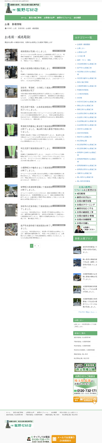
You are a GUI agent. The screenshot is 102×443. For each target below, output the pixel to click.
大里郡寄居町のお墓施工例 (86, 86)
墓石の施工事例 (82, 82)
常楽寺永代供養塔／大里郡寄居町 (84, 350)
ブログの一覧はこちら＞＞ (87, 312)
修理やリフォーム (42, 412)
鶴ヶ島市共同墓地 (83, 181)
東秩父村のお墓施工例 (85, 109)
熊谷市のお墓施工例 (84, 137)
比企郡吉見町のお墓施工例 (86, 113)
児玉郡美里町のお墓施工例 (86, 64)
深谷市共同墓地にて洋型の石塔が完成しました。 (90, 249)
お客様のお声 (82, 52)
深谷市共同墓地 (82, 133)
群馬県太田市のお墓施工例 (86, 169)
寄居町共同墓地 (82, 90)
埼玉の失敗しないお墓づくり (69, 412)
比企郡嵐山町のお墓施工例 (86, 121)
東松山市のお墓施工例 (85, 105)
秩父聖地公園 (82, 141)
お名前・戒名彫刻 (83, 44)
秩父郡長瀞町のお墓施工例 (86, 148)
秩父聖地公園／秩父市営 (81, 358)
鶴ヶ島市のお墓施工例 (85, 177)
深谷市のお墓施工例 (84, 129)
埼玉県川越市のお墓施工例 (86, 78)
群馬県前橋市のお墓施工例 (86, 165)
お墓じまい (81, 48)
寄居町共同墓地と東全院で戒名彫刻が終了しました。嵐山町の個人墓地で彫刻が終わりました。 (42, 129)
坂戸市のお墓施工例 (84, 68)
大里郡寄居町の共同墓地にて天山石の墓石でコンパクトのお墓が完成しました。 (90, 303)
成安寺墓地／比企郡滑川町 (82, 337)
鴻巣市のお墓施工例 (84, 173)
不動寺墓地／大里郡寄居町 (82, 341)
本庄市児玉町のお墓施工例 (86, 102)
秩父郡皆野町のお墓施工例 (86, 144)
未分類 (79, 98)
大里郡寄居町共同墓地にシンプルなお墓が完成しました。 (90, 289)
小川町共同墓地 (82, 94)
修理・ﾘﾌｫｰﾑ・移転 (84, 60)
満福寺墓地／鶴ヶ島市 (81, 354)
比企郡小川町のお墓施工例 (86, 117)
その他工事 (81, 56)
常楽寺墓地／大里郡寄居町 (82, 346)
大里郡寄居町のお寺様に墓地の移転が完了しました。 (90, 276)
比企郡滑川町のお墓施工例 (86, 125)
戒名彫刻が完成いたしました (34, 51)
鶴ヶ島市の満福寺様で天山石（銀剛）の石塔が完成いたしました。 (90, 263)
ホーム (8, 412)
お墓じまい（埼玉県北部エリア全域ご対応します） (85, 325)
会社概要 (54, 412)
